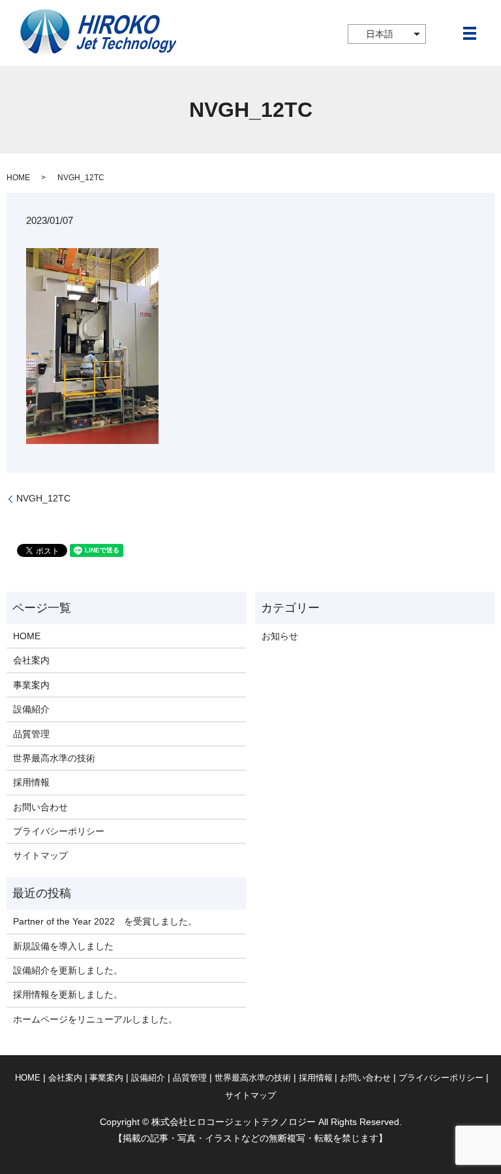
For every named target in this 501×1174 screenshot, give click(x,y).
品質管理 (31, 734)
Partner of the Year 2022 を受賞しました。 (105, 921)
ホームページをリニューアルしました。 (95, 1019)
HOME (18, 177)
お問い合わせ (40, 807)
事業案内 (31, 685)
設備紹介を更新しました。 (68, 970)
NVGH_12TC (43, 498)
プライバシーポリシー (58, 831)
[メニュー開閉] (469, 33)
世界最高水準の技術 (54, 758)
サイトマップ (40, 855)
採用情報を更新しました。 (68, 994)
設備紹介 (31, 709)
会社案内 (31, 660)
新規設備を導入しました (63, 946)
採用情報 (31, 782)
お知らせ (280, 636)
